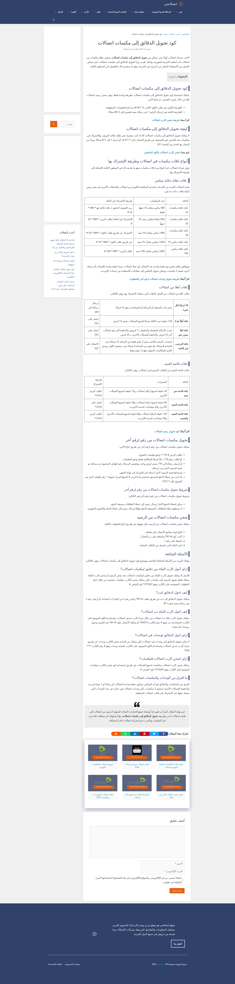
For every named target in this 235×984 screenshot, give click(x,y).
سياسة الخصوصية (72, 964)
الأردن (86, 12)
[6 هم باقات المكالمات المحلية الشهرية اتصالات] (171, 758)
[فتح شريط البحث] (53, 20)
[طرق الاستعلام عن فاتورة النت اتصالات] (137, 789)
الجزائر (60, 12)
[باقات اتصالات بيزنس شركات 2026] (137, 758)
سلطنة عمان (139, 12)
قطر (98, 12)
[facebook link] (94, 934)
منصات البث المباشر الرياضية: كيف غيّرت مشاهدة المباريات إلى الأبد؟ (62, 285)
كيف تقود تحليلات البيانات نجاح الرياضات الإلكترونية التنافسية (63, 273)
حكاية (174, 191)
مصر (180, 12)
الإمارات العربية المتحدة (117, 12)
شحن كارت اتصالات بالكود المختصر (162, 152)
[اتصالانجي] (181, 4)
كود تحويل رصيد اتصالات (166, 431)
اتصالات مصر (169, 34)
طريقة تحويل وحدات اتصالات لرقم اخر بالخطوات (154, 278)
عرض (172, 76)
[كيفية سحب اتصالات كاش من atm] (171, 789)
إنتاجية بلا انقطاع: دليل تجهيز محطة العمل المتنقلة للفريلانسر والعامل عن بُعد (62, 244)
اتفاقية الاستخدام (55, 964)
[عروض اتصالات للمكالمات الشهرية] (102, 758)
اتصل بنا (178, 943)
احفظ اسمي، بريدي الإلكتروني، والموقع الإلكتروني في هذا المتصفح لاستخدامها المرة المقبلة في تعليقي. (139, 880)
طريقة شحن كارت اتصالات (166, 120)
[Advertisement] (62, 69)
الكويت (73, 12)
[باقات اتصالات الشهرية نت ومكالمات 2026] (102, 789)
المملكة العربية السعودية (161, 12)
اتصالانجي (170, 4)
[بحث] (53, 124)
